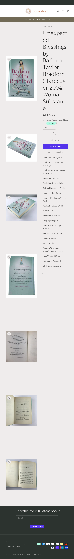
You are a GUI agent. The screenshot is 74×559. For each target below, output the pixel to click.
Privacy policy (37, 554)
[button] (4, 10)
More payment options (55, 152)
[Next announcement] (70, 19)
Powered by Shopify (24, 554)
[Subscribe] (55, 518)
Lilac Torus (14, 554)
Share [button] (47, 273)
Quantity (46, 127)
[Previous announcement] (4, 19)
